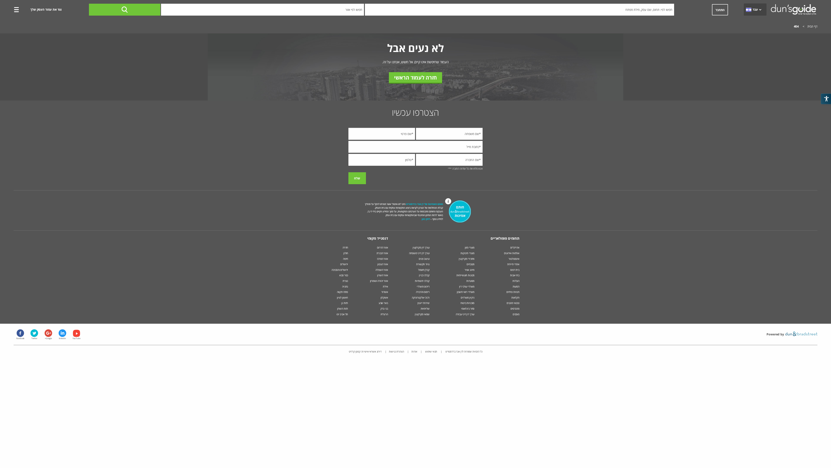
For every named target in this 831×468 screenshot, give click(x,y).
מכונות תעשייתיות (465, 275)
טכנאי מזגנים (513, 303)
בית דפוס (514, 270)
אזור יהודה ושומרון (379, 281)
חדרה (345, 247)
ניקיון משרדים (467, 297)
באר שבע (383, 303)
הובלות (515, 281)
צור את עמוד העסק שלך (46, 9)
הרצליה (384, 314)
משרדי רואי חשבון (465, 292)
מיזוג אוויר (469, 270)
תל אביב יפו (342, 314)
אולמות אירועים (511, 253)
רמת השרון (342, 308)
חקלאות (515, 297)
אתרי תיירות (513, 264)
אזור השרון (382, 275)
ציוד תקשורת (422, 264)
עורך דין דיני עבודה (465, 314)
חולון (345, 253)
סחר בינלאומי (467, 308)
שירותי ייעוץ (423, 303)
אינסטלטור (514, 259)
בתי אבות (514, 275)
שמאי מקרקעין (422, 314)
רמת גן (344, 303)
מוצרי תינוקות (467, 253)
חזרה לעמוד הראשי (415, 77)
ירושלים (344, 264)
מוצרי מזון (469, 247)
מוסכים (516, 314)
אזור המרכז (382, 259)
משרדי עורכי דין (467, 286)
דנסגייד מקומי (377, 238)
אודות (414, 351)
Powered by (776, 334)
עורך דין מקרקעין (421, 247)
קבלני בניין (424, 275)
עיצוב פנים (424, 259)
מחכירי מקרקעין (466, 259)
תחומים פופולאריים (505, 238)
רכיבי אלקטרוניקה (420, 297)
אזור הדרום (382, 247)
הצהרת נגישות (396, 351)
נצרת (345, 281)
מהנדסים (515, 308)
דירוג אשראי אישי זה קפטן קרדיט (365, 351)
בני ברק (384, 308)
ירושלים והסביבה (340, 270)
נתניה (345, 286)
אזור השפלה (381, 270)
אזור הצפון (382, 264)
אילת (385, 286)
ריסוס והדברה (422, 292)
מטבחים (470, 264)
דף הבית (812, 26)
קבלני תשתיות (422, 281)
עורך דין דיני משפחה (419, 253)
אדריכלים (514, 247)
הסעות (516, 286)
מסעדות (470, 281)
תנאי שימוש (431, 351)
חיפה (345, 259)
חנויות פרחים (512, 292)
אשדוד (384, 292)
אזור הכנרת (382, 253)
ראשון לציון (342, 297)
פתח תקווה (342, 292)
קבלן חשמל (424, 270)
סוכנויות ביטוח (467, 303)
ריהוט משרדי (423, 286)
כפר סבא (343, 275)
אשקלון (384, 297)
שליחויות (425, 308)
